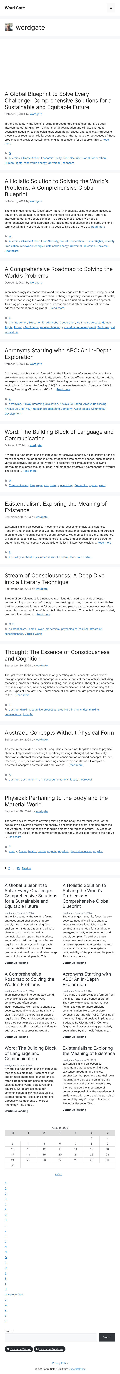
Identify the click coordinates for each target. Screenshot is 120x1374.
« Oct (58, 1174)
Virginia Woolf (33, 633)
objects (52, 851)
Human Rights (13, 162)
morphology (51, 485)
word (102, 485)
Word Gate (15, 7)
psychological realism (74, 629)
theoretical (85, 779)
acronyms (15, 403)
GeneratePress (77, 1368)
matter (42, 851)
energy (13, 851)
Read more (98, 226)
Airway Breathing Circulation (40, 403)
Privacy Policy (60, 1363)
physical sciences (81, 851)
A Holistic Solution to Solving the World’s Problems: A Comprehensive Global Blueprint (56, 187)
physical (63, 851)
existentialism (46, 557)
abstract (14, 779)
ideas (73, 779)
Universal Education (82, 246)
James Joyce (36, 629)
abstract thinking (19, 709)
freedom (62, 557)
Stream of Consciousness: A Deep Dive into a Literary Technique (55, 578)
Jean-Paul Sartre (80, 557)
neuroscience (13, 714)
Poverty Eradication (26, 327)
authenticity (29, 557)
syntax (93, 485)
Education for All (39, 322)
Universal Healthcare (61, 162)
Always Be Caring (71, 403)
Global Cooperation (94, 158)
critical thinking (89, 709)
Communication (18, 485)
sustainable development (80, 327)
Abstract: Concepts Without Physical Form (59, 732)
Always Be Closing (94, 403)
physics (98, 851)
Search (9, 1331)
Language (36, 485)
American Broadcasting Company (51, 408)
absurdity (15, 557)
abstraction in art (31, 779)
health (32, 851)
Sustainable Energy (56, 246)
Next (26, 868)
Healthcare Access (88, 322)
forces (23, 851)
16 (18, 868)
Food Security (71, 158)
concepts (49, 779)
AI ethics (14, 158)
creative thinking (68, 709)
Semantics (81, 485)
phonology (66, 485)
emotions (63, 779)
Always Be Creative (17, 408)
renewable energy (35, 162)
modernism (53, 629)
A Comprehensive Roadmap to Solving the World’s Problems (29, 979)
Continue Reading (16, 963)
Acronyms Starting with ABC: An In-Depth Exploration (87, 979)
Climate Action (30, 158)
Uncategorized (14, 1294)
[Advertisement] (60, 67)
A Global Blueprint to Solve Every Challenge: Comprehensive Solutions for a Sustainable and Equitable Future (58, 100)
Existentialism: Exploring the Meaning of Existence (89, 1050)
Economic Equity (51, 158)
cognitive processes (44, 709)
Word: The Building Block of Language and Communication (30, 1053)
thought (28, 714)
